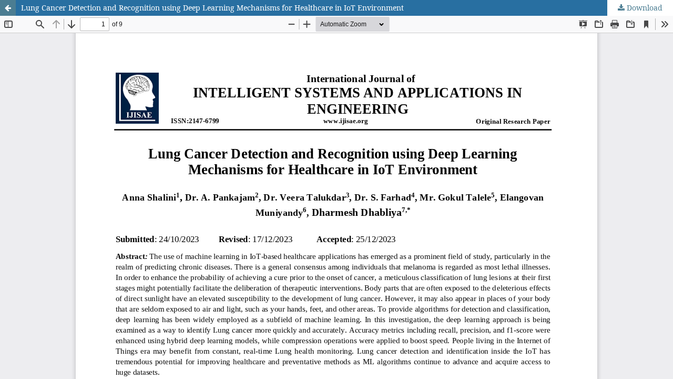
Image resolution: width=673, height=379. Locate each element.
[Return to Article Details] (8, 8)
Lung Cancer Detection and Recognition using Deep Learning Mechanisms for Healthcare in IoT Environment (212, 8)
